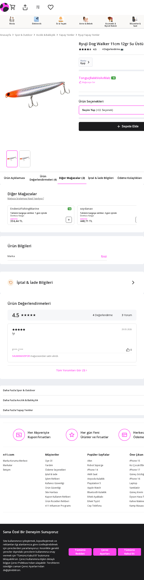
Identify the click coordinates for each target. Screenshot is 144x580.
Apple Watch (94, 487)
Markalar (7, 465)
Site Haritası (51, 492)
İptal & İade (51, 474)
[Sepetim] (12, 7)
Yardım (49, 465)
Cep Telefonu (94, 505)
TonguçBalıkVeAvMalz (94, 78)
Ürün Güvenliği (53, 487)
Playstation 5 (94, 483)
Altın (89, 460)
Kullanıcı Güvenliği (54, 483)
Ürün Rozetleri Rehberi (57, 501)
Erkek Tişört (93, 501)
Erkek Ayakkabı (95, 496)
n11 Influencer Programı (58, 505)
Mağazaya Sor (88, 82)
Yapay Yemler (66, 35)
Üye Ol (48, 460)
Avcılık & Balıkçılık (45, 35)
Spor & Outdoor (23, 35)
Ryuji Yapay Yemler (89, 35)
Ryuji (104, 256)
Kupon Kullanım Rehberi (57, 496)
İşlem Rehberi (52, 478)
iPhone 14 (92, 469)
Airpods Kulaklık (95, 478)
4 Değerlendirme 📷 (112, 49)
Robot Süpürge (95, 465)
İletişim (6, 469)
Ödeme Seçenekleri (55, 469)
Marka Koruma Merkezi (15, 460)
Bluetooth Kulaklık (96, 492)
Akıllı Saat (92, 474)
